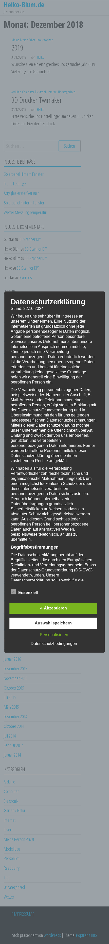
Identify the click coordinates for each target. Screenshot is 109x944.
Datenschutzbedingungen (54, 643)
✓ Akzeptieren (53, 608)
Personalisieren (54, 635)
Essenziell (28, 592)
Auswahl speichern (53, 623)
